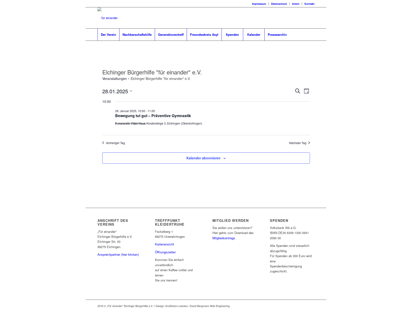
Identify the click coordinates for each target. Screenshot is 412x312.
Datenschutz (279, 3)
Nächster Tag (297, 143)
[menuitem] (259, 3)
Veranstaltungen (114, 78)
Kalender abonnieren (203, 158)
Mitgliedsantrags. (224, 238)
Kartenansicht (164, 244)
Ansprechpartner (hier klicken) (118, 254)
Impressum (259, 3)
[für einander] (108, 17)
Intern (295, 3)
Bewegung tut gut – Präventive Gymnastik (153, 115)
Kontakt (309, 3)
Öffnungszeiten (165, 252)
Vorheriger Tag (115, 143)
